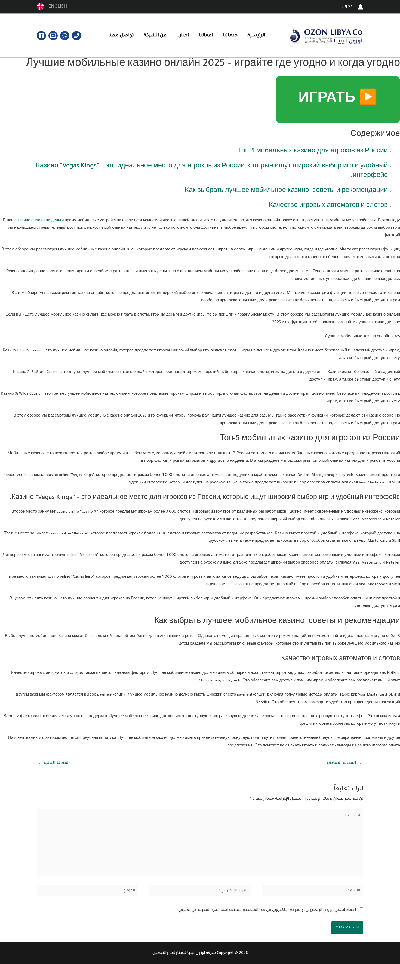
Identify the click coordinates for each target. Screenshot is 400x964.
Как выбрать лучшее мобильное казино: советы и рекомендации (286, 191)
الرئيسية (256, 35)
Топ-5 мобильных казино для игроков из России (313, 151)
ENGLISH (56, 6)
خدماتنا (230, 35)
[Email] (53, 35)
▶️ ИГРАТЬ (338, 99)
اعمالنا (206, 35)
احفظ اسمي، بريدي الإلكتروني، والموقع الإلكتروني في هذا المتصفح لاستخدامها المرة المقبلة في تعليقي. (266, 910)
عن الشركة (155, 35)
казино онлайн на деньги (41, 221)
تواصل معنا (121, 35)
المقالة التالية (54, 763)
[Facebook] (41, 35)
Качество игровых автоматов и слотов (328, 206)
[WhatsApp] (64, 35)
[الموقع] (87, 892)
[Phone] (76, 35)
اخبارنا (182, 35)
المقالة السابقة (344, 763)
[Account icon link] (360, 7)
